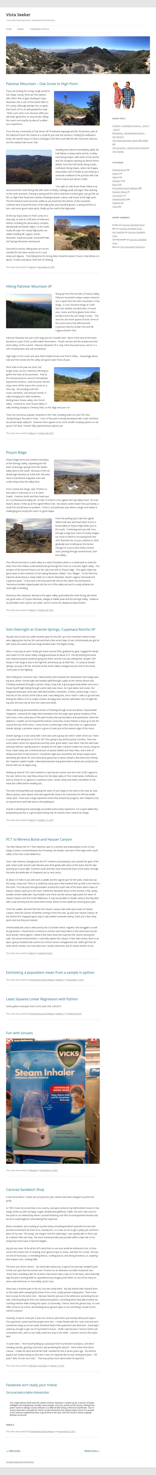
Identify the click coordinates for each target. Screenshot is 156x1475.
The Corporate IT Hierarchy (132, 247)
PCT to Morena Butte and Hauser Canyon (39, 839)
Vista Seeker (18, 14)
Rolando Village (119, 192)
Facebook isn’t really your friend (31, 1385)
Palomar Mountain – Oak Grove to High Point (42, 83)
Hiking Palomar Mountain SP (29, 286)
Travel (115, 206)
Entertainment (119, 170)
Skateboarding (119, 199)
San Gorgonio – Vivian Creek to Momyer (130, 148)
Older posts (13, 1450)
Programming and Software (42, 979)
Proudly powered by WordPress (20, 1462)
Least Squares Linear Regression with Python (42, 999)
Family (115, 173)
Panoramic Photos (39, 29)
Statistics (59, 979)
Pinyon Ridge (16, 452)
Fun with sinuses (19, 1032)
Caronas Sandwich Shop (25, 1189)
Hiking (21, 29)
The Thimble (118, 151)
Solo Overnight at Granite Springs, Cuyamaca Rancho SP (50, 629)
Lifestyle (33, 1170)
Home (8, 29)
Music (115, 184)
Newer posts (92, 1450)
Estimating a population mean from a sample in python (50, 972)
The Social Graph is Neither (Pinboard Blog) (27, 1392)
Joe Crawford (118, 232)
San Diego (42, 1365)
